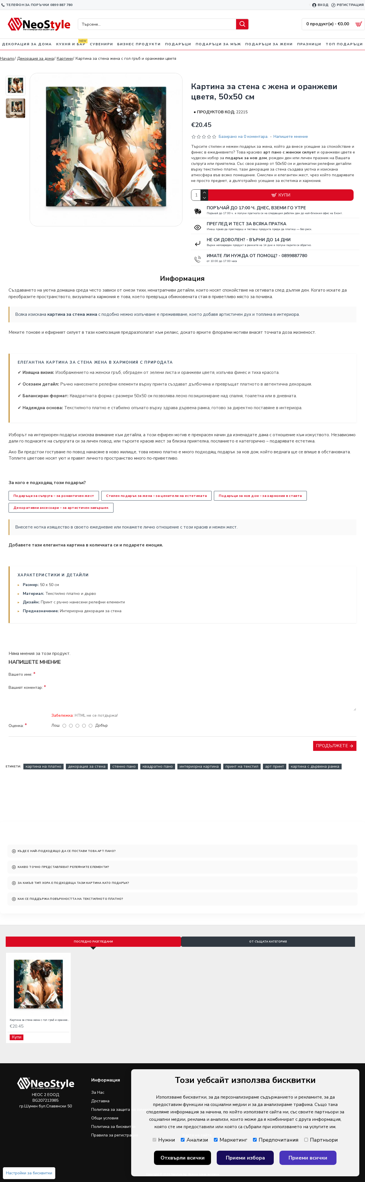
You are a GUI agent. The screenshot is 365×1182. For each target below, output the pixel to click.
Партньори (324, 1139)
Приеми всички (308, 1157)
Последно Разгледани (93, 942)
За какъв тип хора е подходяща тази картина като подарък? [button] (73, 883)
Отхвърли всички (183, 1157)
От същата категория (268, 942)
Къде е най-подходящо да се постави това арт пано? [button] (66, 851)
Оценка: (16, 725)
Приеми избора (245, 1157)
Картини (65, 58)
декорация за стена (87, 766)
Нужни (166, 1139)
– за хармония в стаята (260, 495)
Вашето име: (20, 674)
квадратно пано (158, 766)
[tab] (182, 851)
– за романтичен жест (53, 495)
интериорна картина (199, 766)
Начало (7, 58)
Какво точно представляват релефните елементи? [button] (63, 867)
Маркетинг (233, 1139)
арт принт (274, 766)
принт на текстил (242, 766)
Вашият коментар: (26, 687)
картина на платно (43, 766)
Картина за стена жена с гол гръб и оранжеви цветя (39, 1020)
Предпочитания (279, 1139)
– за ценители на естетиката (156, 495)
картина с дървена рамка (315, 766)
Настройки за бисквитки (29, 1173)
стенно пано (124, 766)
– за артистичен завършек (61, 507)
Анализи (197, 1139)
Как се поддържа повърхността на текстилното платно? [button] (70, 899)
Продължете (332, 746)
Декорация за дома (35, 58)
